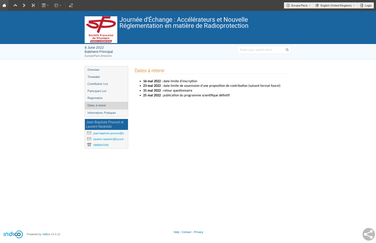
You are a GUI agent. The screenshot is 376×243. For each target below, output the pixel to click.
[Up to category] (15, 5)
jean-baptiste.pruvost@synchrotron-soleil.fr (120, 133)
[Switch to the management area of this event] (71, 5)
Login (368, 5)
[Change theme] (58, 5)
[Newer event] (24, 5)
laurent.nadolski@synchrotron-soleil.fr (117, 139)
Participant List (96, 91)
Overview (93, 69)
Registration (94, 98)
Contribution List (97, 83)
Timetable (93, 77)
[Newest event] (33, 5)
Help (176, 232)
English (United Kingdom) (336, 5)
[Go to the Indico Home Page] (4, 5)
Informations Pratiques (101, 112)
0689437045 (101, 145)
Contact (186, 232)
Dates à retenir (96, 105)
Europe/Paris (299, 5)
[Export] (46, 5)
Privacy (198, 232)
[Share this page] (369, 234)
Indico (46, 234)
